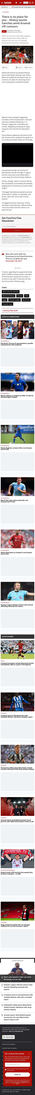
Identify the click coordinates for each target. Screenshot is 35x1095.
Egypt (4, 300)
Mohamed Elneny (8, 296)
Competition (5, 12)
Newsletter (29, 67)
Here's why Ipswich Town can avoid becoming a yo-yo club (17, 978)
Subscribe (26, 2)
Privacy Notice (25, 237)
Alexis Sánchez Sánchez (11, 292)
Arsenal (19, 296)
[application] (17, 154)
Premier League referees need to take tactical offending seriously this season (18, 987)
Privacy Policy (24, 1081)
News (4, 31)
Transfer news (7, 304)
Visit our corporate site (16, 1031)
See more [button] (17, 268)
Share (6, 67)
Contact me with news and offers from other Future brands (18, 1069)
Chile (26, 296)
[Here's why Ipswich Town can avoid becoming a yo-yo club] (17, 972)
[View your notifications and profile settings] (16, 2)
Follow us (20, 67)
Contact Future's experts (9, 1048)
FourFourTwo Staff (14, 30)
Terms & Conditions (15, 1082)
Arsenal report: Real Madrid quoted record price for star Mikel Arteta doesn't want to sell (17, 1017)
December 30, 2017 (14, 261)
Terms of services (23, 235)
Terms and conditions (8, 1044)
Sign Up (17, 1075)
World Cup (26, 300)
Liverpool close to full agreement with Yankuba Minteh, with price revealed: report (18, 997)
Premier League (14, 300)
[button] (2, 2)
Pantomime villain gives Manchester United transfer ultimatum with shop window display (18, 1007)
